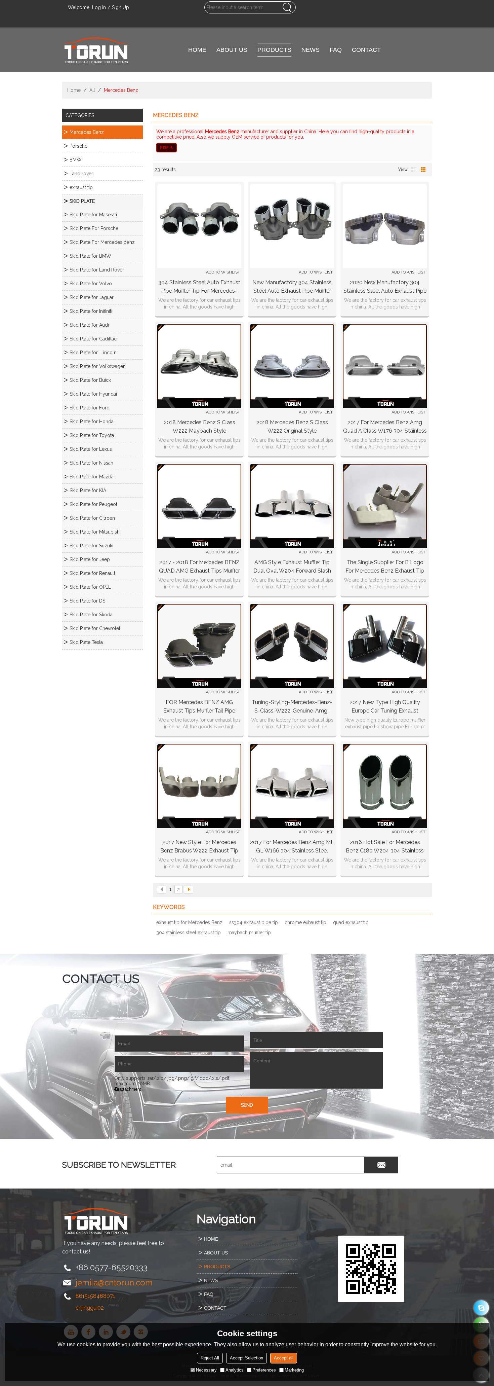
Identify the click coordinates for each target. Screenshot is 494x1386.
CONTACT (366, 49)
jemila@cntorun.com (114, 1282)
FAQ (336, 49)
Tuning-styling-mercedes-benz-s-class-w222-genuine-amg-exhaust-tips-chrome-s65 (292, 707)
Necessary (206, 1370)
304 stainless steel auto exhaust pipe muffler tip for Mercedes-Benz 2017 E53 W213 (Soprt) (199, 287)
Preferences (264, 1370)
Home (74, 90)
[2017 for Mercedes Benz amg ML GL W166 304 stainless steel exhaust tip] (292, 786)
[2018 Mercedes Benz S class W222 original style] (292, 366)
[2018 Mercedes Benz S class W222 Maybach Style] (199, 366)
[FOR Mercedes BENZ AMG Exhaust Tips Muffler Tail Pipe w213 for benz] (199, 646)
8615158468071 (95, 1296)
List (413, 169)
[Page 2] (188, 889)
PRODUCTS (274, 49)
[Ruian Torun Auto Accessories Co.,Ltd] (95, 50)
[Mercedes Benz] (292, 147)
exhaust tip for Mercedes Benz (189, 922)
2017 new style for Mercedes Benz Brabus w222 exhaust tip (199, 846)
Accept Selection (246, 1357)
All (92, 90)
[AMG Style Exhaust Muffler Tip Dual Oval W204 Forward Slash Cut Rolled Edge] (292, 506)
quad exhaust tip (351, 922)
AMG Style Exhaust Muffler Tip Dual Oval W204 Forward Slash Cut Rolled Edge (292, 567)
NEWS (310, 49)
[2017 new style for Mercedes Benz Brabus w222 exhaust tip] (199, 786)
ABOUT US (231, 49)
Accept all (283, 1357)
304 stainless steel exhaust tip (188, 932)
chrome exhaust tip (305, 922)
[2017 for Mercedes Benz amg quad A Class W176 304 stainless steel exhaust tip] (385, 366)
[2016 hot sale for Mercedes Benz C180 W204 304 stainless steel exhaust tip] (385, 786)
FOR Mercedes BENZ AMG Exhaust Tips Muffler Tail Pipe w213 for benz (199, 707)
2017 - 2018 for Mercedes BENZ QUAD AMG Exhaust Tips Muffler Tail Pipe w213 (199, 567)
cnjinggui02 (90, 1308)
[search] (287, 7)
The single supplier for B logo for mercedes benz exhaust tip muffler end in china (384, 567)
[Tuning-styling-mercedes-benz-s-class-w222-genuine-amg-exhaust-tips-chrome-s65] (292, 646)
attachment (130, 1089)
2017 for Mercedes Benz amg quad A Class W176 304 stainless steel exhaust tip (385, 427)
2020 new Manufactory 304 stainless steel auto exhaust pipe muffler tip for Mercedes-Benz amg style (384, 287)
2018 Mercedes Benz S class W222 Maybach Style (199, 426)
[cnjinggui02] (481, 1307)
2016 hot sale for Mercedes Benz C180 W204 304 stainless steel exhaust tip (385, 847)
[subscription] (381, 1165)
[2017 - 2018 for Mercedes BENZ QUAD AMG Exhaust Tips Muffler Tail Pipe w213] (199, 506)
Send (247, 1105)
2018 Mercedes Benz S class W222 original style (292, 426)
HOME (197, 49)
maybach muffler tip (249, 932)
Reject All (210, 1357)
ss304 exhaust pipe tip (253, 922)
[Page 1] (161, 889)
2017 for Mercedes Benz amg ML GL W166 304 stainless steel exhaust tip (292, 847)
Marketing (294, 1370)
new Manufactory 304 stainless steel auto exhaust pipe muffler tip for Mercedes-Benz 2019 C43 (292, 287)
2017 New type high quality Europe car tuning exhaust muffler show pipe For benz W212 (384, 707)
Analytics (234, 1370)
